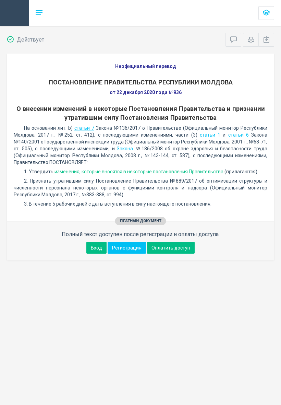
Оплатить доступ (170, 248)
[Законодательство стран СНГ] (14, 13)
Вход (96, 248)
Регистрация (127, 248)
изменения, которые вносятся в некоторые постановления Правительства (138, 171)
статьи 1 (210, 135)
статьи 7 (84, 128)
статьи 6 (238, 135)
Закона (125, 148)
